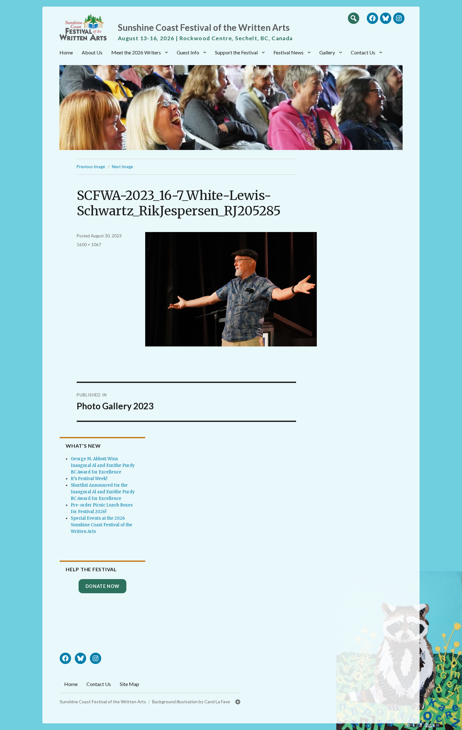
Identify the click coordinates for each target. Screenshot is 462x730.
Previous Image (91, 166)
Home (66, 52)
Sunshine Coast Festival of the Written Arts (203, 27)
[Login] (238, 702)
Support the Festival (236, 52)
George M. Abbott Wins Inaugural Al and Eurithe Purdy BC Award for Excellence (103, 465)
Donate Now (102, 586)
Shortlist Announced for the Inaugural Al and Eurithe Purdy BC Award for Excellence (103, 492)
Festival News (288, 52)
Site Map (129, 684)
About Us (92, 52)
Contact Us (363, 52)
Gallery (327, 52)
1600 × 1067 (89, 244)
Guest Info (188, 52)
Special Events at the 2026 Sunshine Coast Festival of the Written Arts (101, 525)
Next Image (122, 166)
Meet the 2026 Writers (136, 52)
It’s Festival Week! (89, 478)
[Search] (353, 18)
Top (451, 723)
